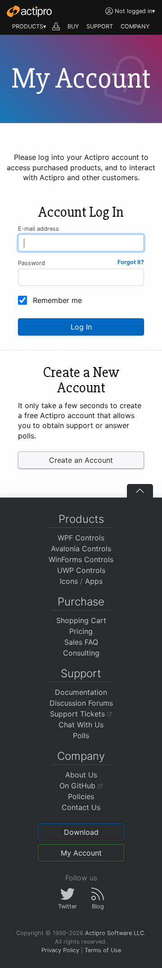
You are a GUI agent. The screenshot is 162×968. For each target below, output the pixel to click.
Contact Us (81, 807)
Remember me (57, 300)
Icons (69, 581)
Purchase (81, 601)
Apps (94, 581)
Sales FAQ (81, 642)
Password (31, 263)
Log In (81, 326)
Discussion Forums (81, 702)
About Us (81, 774)
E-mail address (38, 228)
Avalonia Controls (81, 548)
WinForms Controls (81, 559)
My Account (81, 852)
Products (81, 519)
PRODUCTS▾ (29, 26)
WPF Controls (81, 537)
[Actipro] (29, 11)
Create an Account (81, 460)
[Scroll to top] (140, 491)
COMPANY (135, 26)
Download (81, 832)
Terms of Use (103, 950)
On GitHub (78, 785)
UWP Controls (81, 570)
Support (81, 673)
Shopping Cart (81, 620)
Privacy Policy (60, 950)
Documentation (81, 692)
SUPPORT (99, 26)
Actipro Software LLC (114, 933)
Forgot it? (130, 262)
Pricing (81, 631)
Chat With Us (81, 724)
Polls (81, 735)
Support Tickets (78, 713)
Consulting (81, 652)
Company (81, 756)
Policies (81, 796)
